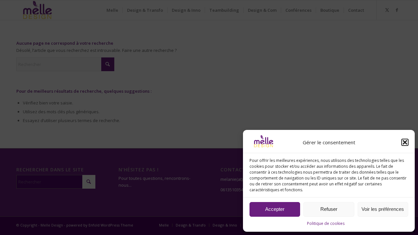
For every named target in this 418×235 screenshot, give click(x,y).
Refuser (328, 209)
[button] (405, 142)
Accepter (274, 209)
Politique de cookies (326, 223)
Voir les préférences (383, 209)
